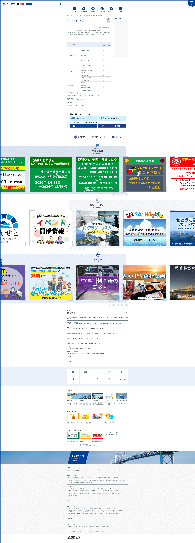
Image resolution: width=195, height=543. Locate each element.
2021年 (117, 36)
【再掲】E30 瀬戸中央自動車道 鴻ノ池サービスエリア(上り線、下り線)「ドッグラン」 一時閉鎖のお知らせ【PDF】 (90, 358)
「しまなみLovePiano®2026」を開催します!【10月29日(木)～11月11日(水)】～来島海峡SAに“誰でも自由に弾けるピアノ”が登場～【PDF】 (94, 323)
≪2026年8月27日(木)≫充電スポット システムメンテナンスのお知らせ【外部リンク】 (84, 338)
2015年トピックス (79, 15)
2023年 (117, 31)
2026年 (117, 22)
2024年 (117, 28)
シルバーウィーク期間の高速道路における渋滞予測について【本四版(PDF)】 (82, 328)
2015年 (117, 54)
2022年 (117, 33)
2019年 (117, 42)
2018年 (117, 45)
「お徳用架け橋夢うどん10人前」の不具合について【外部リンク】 (80, 348)
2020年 (117, 39)
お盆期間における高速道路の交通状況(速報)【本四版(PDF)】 (79, 363)
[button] (57, 174)
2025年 (117, 25)
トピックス (118, 18)
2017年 (117, 48)
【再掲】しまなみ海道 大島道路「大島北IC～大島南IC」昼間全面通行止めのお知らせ (84, 343)
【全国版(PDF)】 (101, 328)
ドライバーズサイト (70, 15)
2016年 (117, 51)
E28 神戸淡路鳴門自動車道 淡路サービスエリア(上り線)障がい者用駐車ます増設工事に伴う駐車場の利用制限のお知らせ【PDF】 (92, 333)
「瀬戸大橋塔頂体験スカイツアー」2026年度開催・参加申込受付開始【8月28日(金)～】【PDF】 (85, 353)
